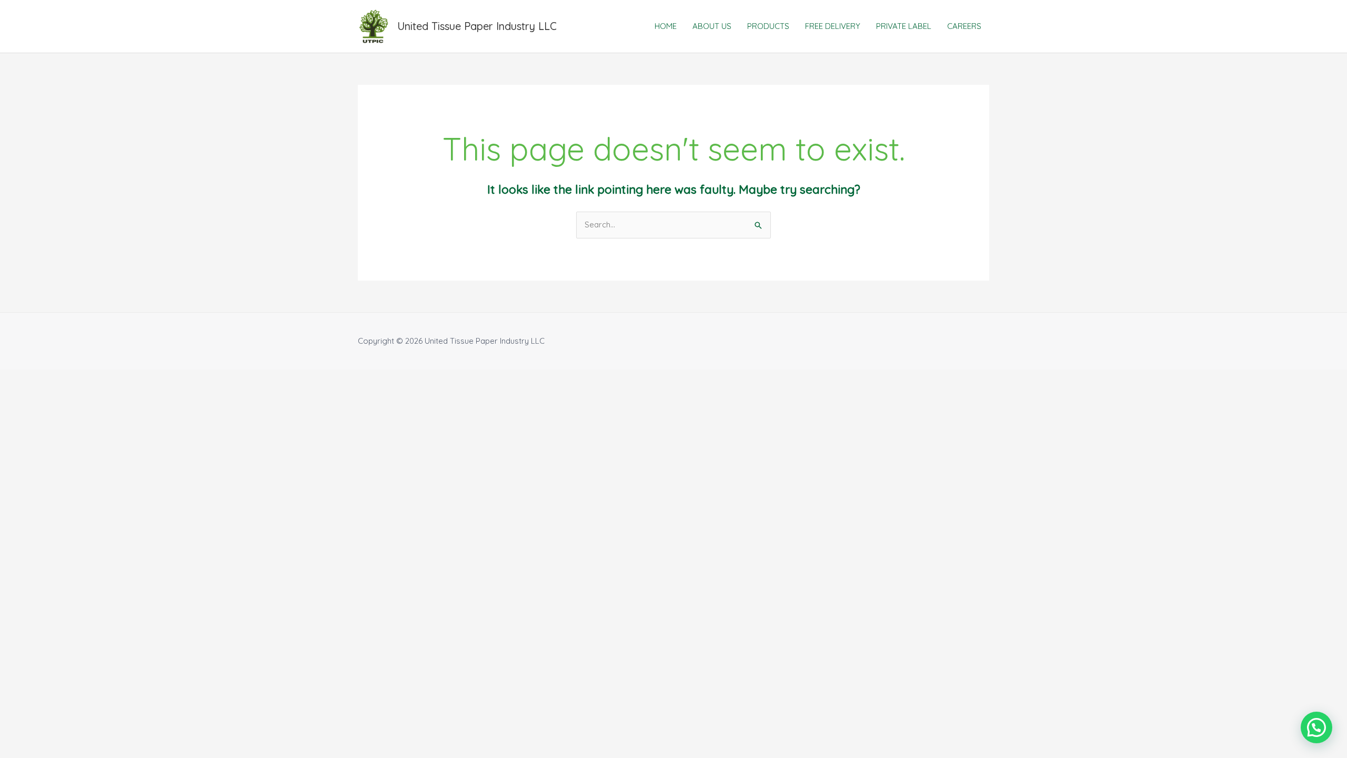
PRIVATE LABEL (903, 26)
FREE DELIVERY (832, 26)
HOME (666, 26)
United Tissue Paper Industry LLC (477, 26)
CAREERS (964, 26)
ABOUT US (711, 26)
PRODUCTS (768, 26)
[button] (1316, 727)
